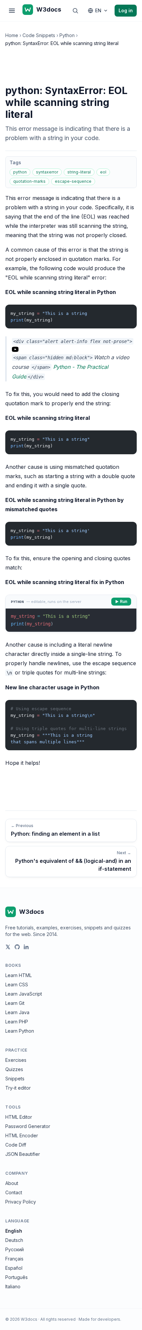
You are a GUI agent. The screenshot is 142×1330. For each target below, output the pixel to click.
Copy (126, 311)
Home (11, 35)
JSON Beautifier (22, 1154)
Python (67, 35)
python (20, 172)
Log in (126, 10)
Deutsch (14, 1240)
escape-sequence (73, 181)
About (11, 1183)
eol (103, 172)
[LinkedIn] (26, 947)
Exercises (15, 1060)
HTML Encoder (21, 1135)
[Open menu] (11, 10)
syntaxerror (47, 172)
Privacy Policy (20, 1202)
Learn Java (17, 1012)
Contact (13, 1192)
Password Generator (27, 1126)
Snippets (14, 1078)
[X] (8, 947)
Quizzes (14, 1069)
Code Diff (15, 1145)
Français (14, 1258)
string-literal (79, 172)
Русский (14, 1249)
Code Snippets (38, 35)
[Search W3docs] (75, 11)
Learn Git (14, 1003)
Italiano (12, 1286)
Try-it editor (18, 1088)
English (13, 1231)
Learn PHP (16, 1021)
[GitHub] (17, 947)
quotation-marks (29, 181)
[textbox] (71, 620)
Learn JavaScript (23, 994)
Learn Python (19, 1031)
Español (13, 1268)
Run (123, 601)
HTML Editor (18, 1117)
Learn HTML (18, 975)
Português (16, 1277)
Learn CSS (16, 984)
